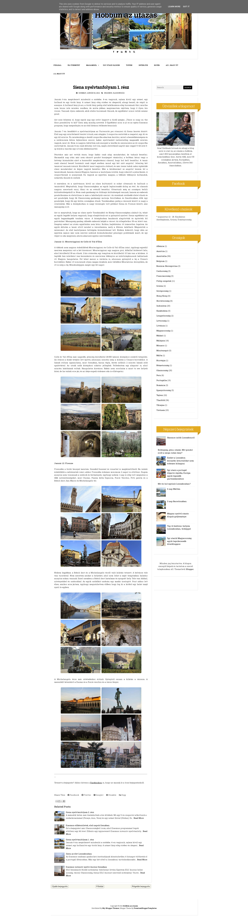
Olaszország (119, 93)
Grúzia (159, 286)
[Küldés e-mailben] (56, 801)
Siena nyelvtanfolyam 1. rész (101, 87)
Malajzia (160, 340)
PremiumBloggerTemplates (145, 908)
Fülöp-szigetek (163, 281)
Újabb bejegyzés (60, 886)
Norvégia (160, 360)
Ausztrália (161, 256)
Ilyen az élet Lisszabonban (79, 853)
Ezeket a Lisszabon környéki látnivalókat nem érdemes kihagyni (180, 460)
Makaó (159, 335)
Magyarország (163, 330)
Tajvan (159, 395)
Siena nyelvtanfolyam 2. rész (80, 812)
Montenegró (162, 350)
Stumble (112, 795)
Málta (159, 355)
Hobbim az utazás (126, 15)
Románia (160, 385)
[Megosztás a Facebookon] (64, 801)
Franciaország (163, 276)
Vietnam (160, 410)
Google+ (99, 795)
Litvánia (160, 325)
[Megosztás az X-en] (61, 801)
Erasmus (108, 93)
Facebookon (96, 782)
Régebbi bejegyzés (141, 886)
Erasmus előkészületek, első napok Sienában (88, 825)
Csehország (162, 271)
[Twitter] (117, 51)
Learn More (174, 6)
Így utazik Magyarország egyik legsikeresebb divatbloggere (179, 541)
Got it (186, 6)
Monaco (160, 345)
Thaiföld (160, 400)
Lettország (161, 320)
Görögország (162, 291)
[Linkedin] (122, 51)
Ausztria (160, 251)
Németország (162, 365)
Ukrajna (160, 405)
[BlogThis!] (59, 801)
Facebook (74, 795)
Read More (139, 818)
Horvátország (163, 301)
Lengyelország (163, 315)
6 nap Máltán (173, 489)
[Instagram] (126, 51)
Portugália (161, 380)
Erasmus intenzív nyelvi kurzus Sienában (86, 867)
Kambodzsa (162, 310)
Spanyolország (163, 390)
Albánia (160, 246)
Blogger (189, 569)
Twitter (87, 795)
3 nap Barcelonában (177, 501)
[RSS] (130, 51)
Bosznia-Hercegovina (166, 266)
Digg (123, 795)
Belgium (160, 261)
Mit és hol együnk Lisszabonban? (174, 483)
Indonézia (161, 305)
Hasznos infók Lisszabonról (181, 437)
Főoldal (99, 886)
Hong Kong (161, 296)
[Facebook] (113, 51)
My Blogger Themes (110, 908)
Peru (158, 375)
